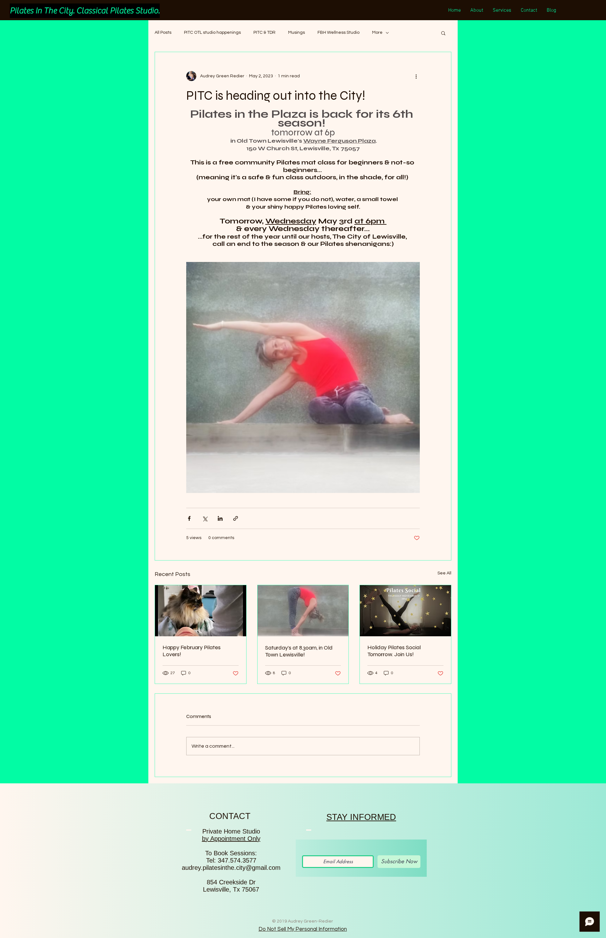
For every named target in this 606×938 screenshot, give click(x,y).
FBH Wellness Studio (338, 32)
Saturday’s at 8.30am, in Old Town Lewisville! (299, 651)
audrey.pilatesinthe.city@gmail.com (231, 867)
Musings (296, 32)
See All (444, 573)
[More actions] (416, 76)
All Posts (163, 32)
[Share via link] (236, 518)
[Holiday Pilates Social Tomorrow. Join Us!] (405, 610)
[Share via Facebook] (189, 518)
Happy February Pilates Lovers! (192, 651)
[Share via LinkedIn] (220, 518)
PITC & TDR (264, 32)
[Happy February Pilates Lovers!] (200, 610)
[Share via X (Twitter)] (205, 518)
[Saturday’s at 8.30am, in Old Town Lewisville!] (303, 610)
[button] (443, 32)
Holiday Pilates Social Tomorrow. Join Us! (394, 651)
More (377, 32)
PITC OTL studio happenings (212, 32)
